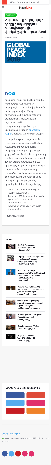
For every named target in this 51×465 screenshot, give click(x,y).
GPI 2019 (20, 216)
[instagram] (35, 403)
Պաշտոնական (10, 15)
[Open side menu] (3, 7)
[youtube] (15, 411)
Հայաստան (11, 216)
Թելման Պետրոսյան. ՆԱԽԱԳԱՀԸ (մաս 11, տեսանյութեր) (26, 338)
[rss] (35, 411)
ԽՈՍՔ (9, 239)
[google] (35, 395)
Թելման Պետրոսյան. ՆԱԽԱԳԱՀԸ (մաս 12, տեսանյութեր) (26, 247)
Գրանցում (15, 434)
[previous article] (47, 2)
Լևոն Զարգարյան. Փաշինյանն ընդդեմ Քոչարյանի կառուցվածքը (30, 317)
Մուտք (5, 434)
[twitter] (15, 403)
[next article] (42, 2)
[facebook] (15, 395)
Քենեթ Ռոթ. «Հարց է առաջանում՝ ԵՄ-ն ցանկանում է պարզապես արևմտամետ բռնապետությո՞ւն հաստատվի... (31, 275)
